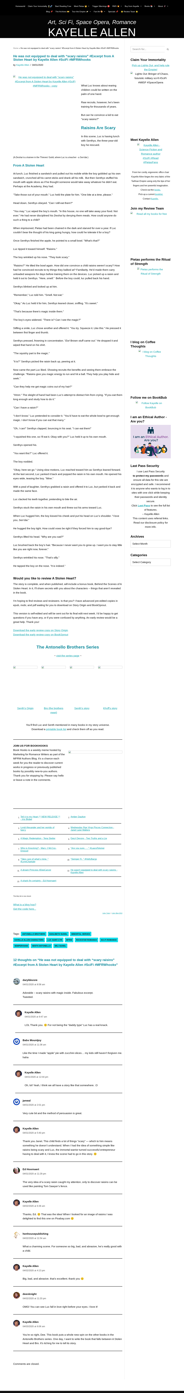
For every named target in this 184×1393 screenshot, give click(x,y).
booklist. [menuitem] (159, 194)
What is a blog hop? (24, 904)
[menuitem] (92, 23)
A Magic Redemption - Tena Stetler (37, 838)
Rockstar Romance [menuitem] (86, 940)
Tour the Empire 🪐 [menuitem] (80, 11)
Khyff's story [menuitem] (110, 708)
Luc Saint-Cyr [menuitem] (55, 940)
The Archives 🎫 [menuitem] (62, 11)
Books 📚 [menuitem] (149, 6)
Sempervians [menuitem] (21, 946)
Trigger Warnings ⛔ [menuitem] (101, 6)
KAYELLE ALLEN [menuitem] (92, 32)
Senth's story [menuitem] (81, 708)
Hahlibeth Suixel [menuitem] (58, 934)
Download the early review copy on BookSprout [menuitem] (40, 634)
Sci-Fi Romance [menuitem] (109, 940)
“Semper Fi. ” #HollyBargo (84, 859)
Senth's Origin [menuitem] (25, 708)
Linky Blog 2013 (117, 913)
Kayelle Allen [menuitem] (22, 65)
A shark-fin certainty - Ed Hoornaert (38, 880)
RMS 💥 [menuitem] (115, 6)
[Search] (168, 49)
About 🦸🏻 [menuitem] (162, 6)
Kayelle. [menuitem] (155, 199)
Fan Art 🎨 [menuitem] (98, 11)
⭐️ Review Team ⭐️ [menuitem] (129, 11)
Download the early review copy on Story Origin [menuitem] (40, 630)
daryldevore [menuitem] (30, 980)
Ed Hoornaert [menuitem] (31, 1169)
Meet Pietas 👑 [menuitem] (80, 6)
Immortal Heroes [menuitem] (80, 934)
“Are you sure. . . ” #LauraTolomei (87, 848)
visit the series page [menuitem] (67, 655)
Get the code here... (24, 909)
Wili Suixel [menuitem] (60, 946)
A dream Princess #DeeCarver (35, 870)
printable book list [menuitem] (56, 729)
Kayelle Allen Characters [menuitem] (29, 940)
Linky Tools (106, 913)
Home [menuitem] (15, 48)
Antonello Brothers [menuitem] (33, 934)
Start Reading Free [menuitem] (63, 6)
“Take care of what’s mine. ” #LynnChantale (34, 860)
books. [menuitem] (157, 190)
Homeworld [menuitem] (20, 6)
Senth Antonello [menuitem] (41, 946)
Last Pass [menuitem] (144, 505)
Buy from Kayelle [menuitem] (132, 6)
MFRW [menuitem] (69, 940)
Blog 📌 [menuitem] (49, 11)
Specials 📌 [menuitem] (113, 11)
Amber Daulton (78, 816)
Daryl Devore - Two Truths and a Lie (89, 838)
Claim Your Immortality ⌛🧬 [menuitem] (40, 6)
